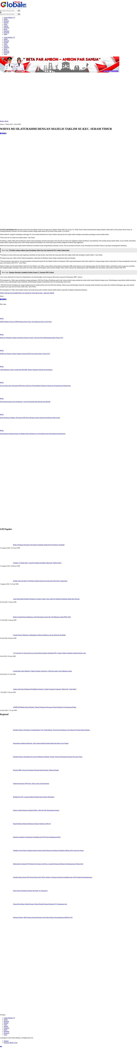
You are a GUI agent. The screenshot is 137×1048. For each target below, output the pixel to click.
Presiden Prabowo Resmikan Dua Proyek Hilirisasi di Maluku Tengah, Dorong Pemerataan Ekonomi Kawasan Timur (47, 757)
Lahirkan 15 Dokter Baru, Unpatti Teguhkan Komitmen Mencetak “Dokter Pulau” (37, 563)
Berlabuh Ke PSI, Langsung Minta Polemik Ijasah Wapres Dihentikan (33, 797)
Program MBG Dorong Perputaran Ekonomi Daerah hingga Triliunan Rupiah (36, 770)
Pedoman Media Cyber (10, 1042)
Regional (6, 31)
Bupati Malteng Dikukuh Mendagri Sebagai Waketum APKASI (32, 824)
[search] (19, 11)
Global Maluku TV (9, 17)
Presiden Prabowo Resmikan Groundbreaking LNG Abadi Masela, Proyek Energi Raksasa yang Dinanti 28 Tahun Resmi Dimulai (51, 730)
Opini (5, 24)
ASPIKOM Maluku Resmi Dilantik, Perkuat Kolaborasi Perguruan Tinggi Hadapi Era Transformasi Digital (44, 707)
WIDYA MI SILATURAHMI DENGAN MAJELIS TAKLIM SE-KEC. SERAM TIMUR (27, 293)
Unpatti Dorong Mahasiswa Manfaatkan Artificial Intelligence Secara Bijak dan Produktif (39, 635)
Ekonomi (6, 32)
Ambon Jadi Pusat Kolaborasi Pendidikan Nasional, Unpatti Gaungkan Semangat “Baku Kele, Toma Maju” (45, 689)
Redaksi (6, 1041)
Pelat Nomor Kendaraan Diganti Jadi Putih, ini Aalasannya (30, 890)
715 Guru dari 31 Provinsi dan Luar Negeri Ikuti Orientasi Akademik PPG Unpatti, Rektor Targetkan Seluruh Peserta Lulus (49, 653)
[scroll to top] (1, 1047)
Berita (5, 29)
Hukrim (6, 22)
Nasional (6, 21)
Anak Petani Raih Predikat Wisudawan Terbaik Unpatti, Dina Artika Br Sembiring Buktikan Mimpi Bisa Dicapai (46, 599)
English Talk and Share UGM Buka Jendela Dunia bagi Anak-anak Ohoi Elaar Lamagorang (40, 581)
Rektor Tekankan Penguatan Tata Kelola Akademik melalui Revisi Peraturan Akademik (38, 545)
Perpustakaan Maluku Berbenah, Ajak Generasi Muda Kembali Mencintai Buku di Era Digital (40, 743)
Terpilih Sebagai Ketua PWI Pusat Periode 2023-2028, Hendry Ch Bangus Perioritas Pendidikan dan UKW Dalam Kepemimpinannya (52, 877)
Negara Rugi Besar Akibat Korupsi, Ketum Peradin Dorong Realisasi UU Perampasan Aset (40, 904)
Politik (6, 19)
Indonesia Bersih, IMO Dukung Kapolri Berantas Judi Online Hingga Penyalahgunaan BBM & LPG (43, 917)
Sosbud (6, 26)
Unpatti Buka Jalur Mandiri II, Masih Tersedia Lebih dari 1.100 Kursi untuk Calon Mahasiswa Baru (42, 671)
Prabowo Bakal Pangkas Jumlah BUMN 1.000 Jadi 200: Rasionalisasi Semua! (36, 810)
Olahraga (6, 27)
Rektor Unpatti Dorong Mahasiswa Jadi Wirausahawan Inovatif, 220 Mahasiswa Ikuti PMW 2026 (42, 617)
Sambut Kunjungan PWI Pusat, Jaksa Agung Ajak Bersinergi (31, 783)
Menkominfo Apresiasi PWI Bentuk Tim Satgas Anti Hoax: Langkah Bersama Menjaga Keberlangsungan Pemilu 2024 (48, 864)
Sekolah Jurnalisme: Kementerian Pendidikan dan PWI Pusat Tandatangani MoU (37, 837)
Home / (2, 121)
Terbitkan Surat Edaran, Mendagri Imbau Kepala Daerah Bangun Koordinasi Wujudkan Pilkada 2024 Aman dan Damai (48, 850)
